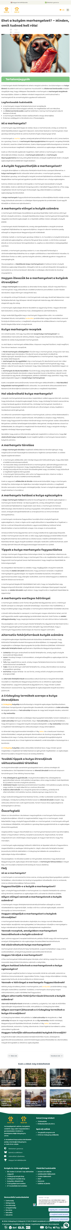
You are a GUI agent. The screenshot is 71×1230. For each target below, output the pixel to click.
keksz (42, 731)
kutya (15, 29)
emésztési (29, 318)
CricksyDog (7, 704)
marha (17, 138)
